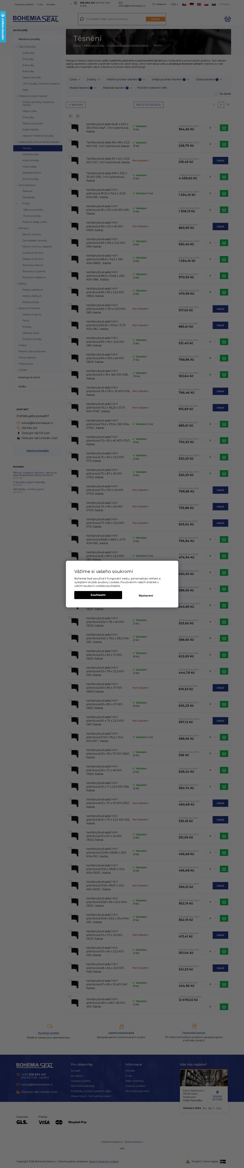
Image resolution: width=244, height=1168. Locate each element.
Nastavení (146, 595)
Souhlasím (98, 595)
